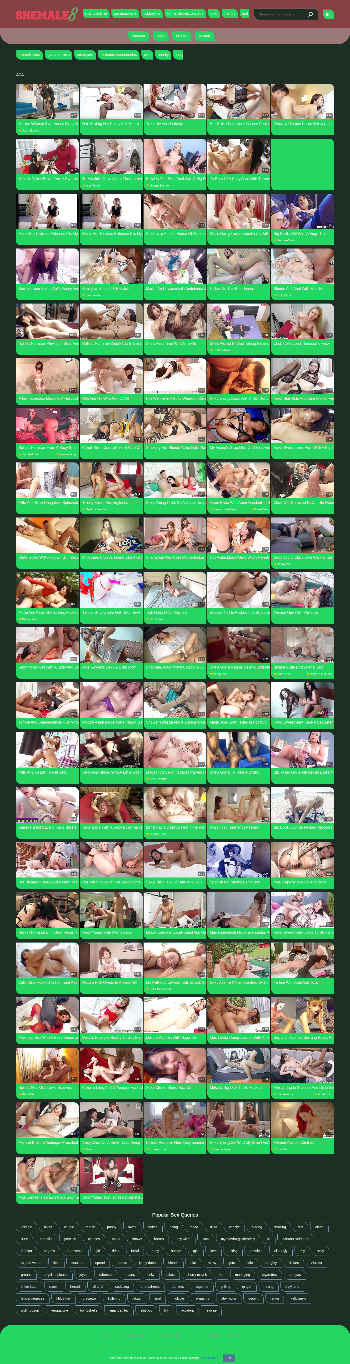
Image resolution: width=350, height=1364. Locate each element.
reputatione (59, 1310)
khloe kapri (29, 1286)
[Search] (310, 14)
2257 (194, 1336)
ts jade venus (31, 1263)
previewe (89, 1298)
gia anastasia (125, 13)
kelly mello (298, 1298)
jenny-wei (93, 295)
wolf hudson (30, 1310)
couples (94, 1239)
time (56, 1263)
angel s (49, 1251)
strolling (280, 1227)
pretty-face (29, 619)
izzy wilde (183, 1239)
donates (178, 1286)
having (269, 1286)
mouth (90, 1227)
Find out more (209, 1358)
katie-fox (283, 674)
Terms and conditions (135, 1336)
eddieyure (152, 13)
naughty (271, 1263)
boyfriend (292, 1286)
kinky (151, 1275)
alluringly (281, 1251)
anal (157, 1298)
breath (159, 1239)
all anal (97, 1286)
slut (193, 1263)
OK (229, 1358)
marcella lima (96, 13)
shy (302, 1251)
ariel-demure (158, 779)
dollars (294, 1263)
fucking (257, 1227)
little (250, 1263)
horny (212, 1263)
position (70, 1239)
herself (75, 1286)
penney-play (68, 454)
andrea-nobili (286, 240)
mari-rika (261, 509)
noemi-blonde (159, 185)
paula (116, 1239)
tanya (274, 1298)
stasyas (295, 1275)
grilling (225, 1286)
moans (130, 1275)
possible (256, 1251)
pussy (111, 1227)
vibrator (316, 1263)
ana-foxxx (325, 1094)
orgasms (202, 1298)
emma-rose (158, 1149)
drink (115, 1251)
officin (319, 1227)
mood (194, 1227)
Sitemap (235, 1336)
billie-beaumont (160, 989)
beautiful (46, 1239)
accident (187, 1310)
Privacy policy (171, 1336)
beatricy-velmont (97, 509)
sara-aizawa (30, 130)
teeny (155, 1251)
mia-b (90, 1149)
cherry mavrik (197, 1275)
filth (166, 1310)
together (202, 1286)
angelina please (56, 1275)
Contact (214, 1336)
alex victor (228, 1298)
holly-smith (285, 295)
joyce (83, 1275)
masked (77, 1263)
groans (26, 1275)
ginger (247, 1286)
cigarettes (269, 1275)
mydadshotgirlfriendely (238, 1239)
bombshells (88, 1310)
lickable (26, 1227)
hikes (48, 1227)
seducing (122, 1286)
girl (97, 1251)
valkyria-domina (321, 674)
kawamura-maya (225, 509)
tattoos (122, 1263)
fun (221, 1275)
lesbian (26, 1251)
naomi (53, 1286)
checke (234, 1227)
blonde (173, 1263)
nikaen (137, 1298)
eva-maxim (284, 1149)
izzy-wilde (93, 185)
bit (268, 1239)
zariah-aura (30, 454)
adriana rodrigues (295, 1239)
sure (24, 1239)
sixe (214, 13)
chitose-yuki (158, 834)
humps (176, 1251)
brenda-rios (222, 350)
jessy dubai (147, 1263)
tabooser (106, 1275)
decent (253, 1298)
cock (205, 1239)
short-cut (28, 1094)
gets (231, 1263)
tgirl (196, 1251)
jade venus (75, 1251)
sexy (320, 1251)
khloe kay (63, 1298)
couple (69, 1227)
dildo (213, 1227)
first (300, 1227)
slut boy (146, 1310)
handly (230, 13)
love (213, 1251)
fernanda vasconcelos (185, 13)
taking (233, 1251)
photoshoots (150, 1286)
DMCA (104, 1336)
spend (100, 1263)
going (174, 1227)
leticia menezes (33, 1298)
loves (132, 1227)
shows (137, 1239)
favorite (211, 1310)
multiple (178, 1298)
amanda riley (119, 1310)
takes (170, 1275)
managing (242, 1275)
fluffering (114, 1298)
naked (153, 1227)
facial (135, 1251)
